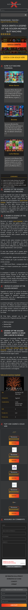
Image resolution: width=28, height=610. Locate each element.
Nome (3, 525)
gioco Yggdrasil (18, 221)
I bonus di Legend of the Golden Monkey (13, 183)
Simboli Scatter (19, 403)
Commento (4, 542)
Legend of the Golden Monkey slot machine (14, 180)
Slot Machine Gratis (14, 4)
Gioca (14, 443)
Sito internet (5, 536)
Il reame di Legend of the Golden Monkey (13, 182)
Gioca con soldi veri (14, 58)
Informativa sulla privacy (14, 576)
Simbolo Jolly (18, 405)
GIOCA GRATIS (14, 45)
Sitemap (14, 584)
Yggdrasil (17, 398)
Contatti (14, 581)
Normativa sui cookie (14, 579)
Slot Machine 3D (19, 392)
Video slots (18, 394)
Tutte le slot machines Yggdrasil (10, 375)
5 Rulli (16, 402)
